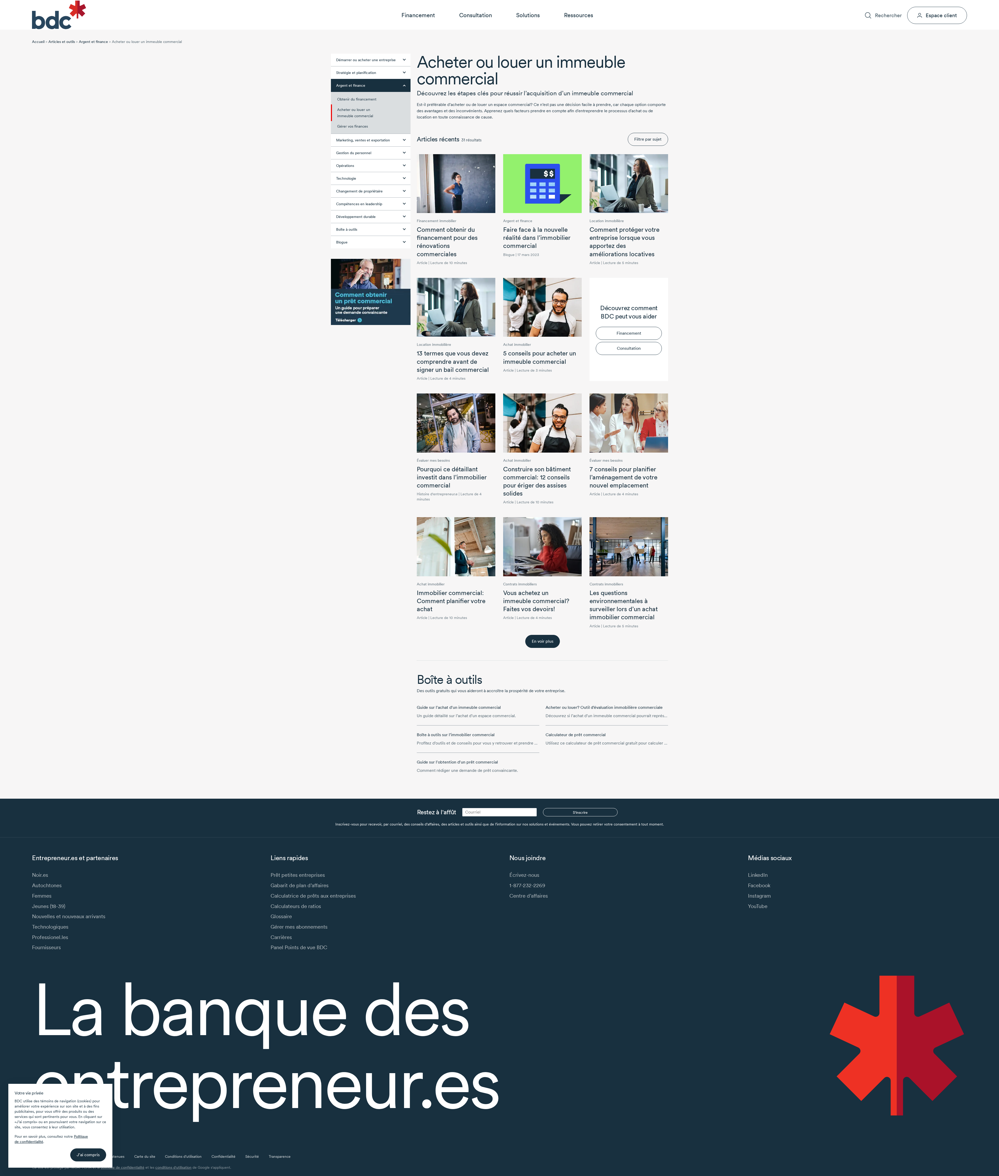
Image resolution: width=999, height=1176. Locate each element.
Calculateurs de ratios (296, 906)
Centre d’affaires (528, 895)
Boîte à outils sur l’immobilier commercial (456, 734)
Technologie (346, 178)
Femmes (42, 895)
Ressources (578, 15)
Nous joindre (932, 4)
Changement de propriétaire (359, 191)
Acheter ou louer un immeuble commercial (355, 113)
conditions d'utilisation (173, 1167)
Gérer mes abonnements (299, 926)
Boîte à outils (346, 229)
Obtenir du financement (356, 99)
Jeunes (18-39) (48, 906)
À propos (880, 4)
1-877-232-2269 (527, 885)
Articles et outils (61, 42)
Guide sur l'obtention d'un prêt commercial (457, 762)
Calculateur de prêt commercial (576, 734)
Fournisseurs (46, 947)
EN (964, 4)
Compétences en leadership (359, 204)
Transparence (280, 1156)
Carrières (905, 4)
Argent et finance (93, 42)
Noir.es (40, 875)
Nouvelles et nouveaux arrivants (68, 916)
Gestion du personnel (353, 153)
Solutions (528, 15)
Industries (855, 4)
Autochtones (47, 885)
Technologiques (50, 926)
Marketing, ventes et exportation (363, 140)
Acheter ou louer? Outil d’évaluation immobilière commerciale (604, 707)
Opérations (345, 166)
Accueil (38, 42)
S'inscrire (580, 812)
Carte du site (144, 1156)
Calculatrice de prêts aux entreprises (313, 895)
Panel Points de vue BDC (299, 947)
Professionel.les (50, 937)
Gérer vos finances (352, 126)
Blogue (342, 242)
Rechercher (888, 15)
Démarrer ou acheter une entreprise (366, 60)
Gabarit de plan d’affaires (300, 885)
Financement (418, 15)
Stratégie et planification (356, 73)
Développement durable (356, 217)
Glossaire (281, 916)
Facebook (759, 885)
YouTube (757, 906)
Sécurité (252, 1156)
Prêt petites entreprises (298, 875)
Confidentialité (223, 1156)
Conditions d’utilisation (183, 1156)
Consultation (475, 15)
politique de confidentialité (122, 1167)
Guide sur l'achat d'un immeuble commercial (459, 707)
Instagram (759, 895)
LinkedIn (758, 875)
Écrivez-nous (524, 875)
